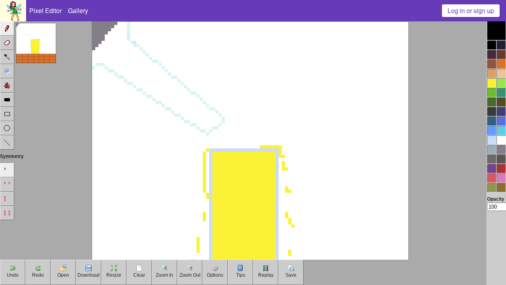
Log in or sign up (470, 10)
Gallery (78, 10)
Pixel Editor (45, 10)
